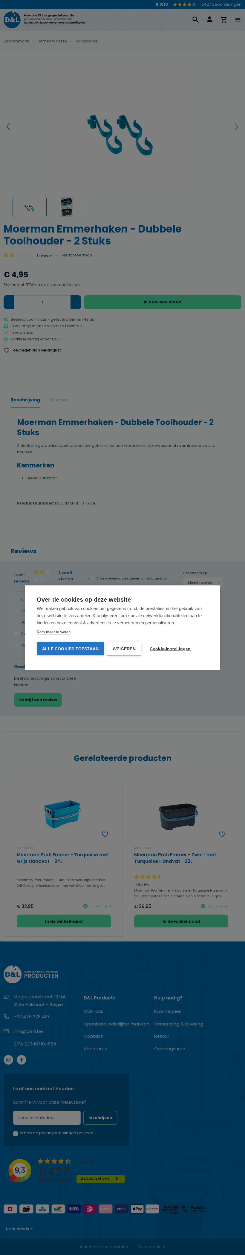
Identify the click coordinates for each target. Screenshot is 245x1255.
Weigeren (124, 648)
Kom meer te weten (54, 631)
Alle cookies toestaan (70, 648)
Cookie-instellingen (170, 648)
